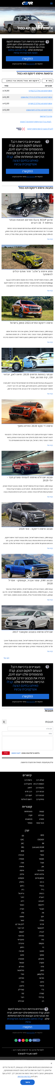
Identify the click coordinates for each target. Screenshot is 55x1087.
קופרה (41, 993)
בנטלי (42, 885)
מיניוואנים (28, 819)
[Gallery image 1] (3, 29)
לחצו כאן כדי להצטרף (27, 1053)
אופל (42, 862)
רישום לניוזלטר (26, 799)
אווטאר (41, 859)
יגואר (22, 920)
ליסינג (30, 787)
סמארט (21, 958)
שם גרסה (48, 85)
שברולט (21, 1001)
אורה (22, 862)
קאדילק (21, 989)
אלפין (22, 874)
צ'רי (42, 989)
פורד (22, 974)
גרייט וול (21, 893)
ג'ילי (42, 889)
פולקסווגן (40, 974)
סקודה (41, 962)
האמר (22, 905)
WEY (42, 851)
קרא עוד (50, 239)
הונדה (22, 908)
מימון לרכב (28, 783)
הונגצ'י (41, 908)
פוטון (42, 970)
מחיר (6, 85)
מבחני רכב (40, 791)
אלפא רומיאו (39, 874)
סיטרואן (41, 958)
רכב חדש (28, 791)
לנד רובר (21, 928)
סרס (42, 966)
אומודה (21, 859)
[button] (36, 1040)
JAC (22, 843)
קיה (22, 993)
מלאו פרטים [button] (31, 1032)
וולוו (22, 912)
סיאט (22, 955)
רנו (43, 1001)
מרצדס (21, 943)
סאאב (41, 951)
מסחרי (30, 823)
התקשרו (27, 58)
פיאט (42, 981)
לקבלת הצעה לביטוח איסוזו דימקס (40, 128)
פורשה (41, 978)
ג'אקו (22, 885)
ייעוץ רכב (28, 795)
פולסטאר (20, 970)
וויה (43, 912)
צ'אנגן (22, 985)
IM (43, 843)
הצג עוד (6, 658)
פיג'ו (22, 981)
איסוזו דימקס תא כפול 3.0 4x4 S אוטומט (39, 110)
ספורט (41, 819)
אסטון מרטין (39, 878)
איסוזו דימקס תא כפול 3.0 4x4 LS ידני (40, 103)
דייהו (22, 901)
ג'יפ (22, 889)
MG (22, 847)
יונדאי (42, 924)
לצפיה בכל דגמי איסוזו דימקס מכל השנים (35, 121)
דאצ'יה (41, 897)
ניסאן (22, 947)
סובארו (21, 951)
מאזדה (41, 935)
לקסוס (21, 932)
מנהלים (41, 815)
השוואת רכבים (39, 783)
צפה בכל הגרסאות (46, 116)
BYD (42, 835)
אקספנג (21, 878)
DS (23, 835)
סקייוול (21, 962)
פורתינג (21, 978)
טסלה (42, 920)
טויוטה (22, 916)
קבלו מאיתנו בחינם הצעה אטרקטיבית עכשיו (22, 51)
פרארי (42, 985)
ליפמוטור (40, 928)
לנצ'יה (41, 932)
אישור (27, 1082)
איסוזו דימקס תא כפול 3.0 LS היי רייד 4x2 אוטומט (36, 97)
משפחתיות (28, 811)
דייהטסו (41, 905)
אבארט (21, 855)
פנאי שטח (40, 823)
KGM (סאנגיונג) (38, 847)
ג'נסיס (41, 893)
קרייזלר (41, 997)
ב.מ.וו (42, 882)
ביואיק (21, 882)
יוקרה (30, 815)
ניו (43, 947)
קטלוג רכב (40, 780)
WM (22, 851)
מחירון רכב (40, 799)
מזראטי (21, 935)
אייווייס (21, 866)
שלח (6, 753)
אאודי (42, 855)
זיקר (42, 916)
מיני (42, 939)
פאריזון (21, 966)
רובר (22, 997)
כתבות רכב (40, 787)
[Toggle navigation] (51, 3)
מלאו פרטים (31, 64)
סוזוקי (42, 955)
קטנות (41, 811)
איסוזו (22, 870)
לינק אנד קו (19, 924)
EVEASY (41, 839)
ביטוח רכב (28, 780)
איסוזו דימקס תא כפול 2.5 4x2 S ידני (40, 90)
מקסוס (41, 943)
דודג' (22, 897)
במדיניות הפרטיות (24, 1076)
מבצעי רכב (40, 795)
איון (43, 866)
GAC (22, 839)
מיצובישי (21, 939)
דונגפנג (41, 901)
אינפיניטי (40, 870)
